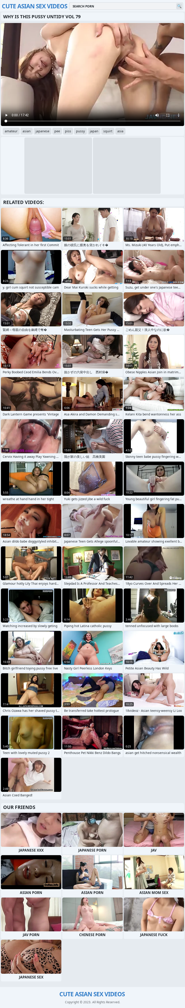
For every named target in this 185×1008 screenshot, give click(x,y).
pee (57, 131)
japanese (42, 131)
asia (120, 131)
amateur (11, 131)
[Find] (179, 6)
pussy (80, 131)
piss (68, 131)
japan (94, 131)
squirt (107, 131)
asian (27, 131)
